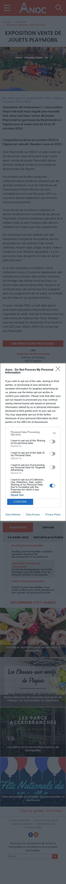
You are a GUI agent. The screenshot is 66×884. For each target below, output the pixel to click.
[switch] (52, 441)
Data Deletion (13, 514)
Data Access (33, 514)
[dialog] (33, 442)
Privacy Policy (53, 514)
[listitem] (33, 433)
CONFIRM (20, 501)
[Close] (59, 370)
